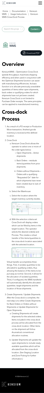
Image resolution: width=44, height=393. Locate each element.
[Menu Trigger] (40, 3)
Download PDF (33, 53)
